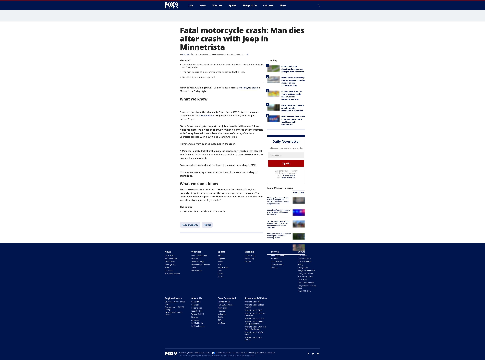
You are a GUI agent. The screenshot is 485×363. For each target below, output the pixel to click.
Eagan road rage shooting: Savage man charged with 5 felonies (292, 69)
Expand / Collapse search (318, 5)
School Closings (197, 261)
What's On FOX (197, 314)
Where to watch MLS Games (253, 338)
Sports (221, 251)
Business (274, 258)
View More (298, 192)
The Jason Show (304, 258)
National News (171, 258)
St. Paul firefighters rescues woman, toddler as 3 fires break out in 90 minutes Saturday (278, 224)
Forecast (195, 258)
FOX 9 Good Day (304, 261)
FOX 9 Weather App (199, 255)
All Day (300, 264)
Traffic (207, 224)
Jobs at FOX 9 (196, 311)
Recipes (248, 261)
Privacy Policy (289, 175)
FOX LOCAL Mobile (226, 305)
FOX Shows (302, 255)
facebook (308, 354)
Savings (274, 267)
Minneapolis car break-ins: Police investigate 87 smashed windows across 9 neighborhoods (278, 201)
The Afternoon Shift (306, 282)
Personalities (196, 308)
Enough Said (303, 267)
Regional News (173, 298)
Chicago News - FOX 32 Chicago (174, 308)
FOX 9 (194, 54)
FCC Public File (197, 323)
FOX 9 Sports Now (305, 276)
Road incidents (204, 54)
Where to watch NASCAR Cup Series (255, 314)
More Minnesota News (280, 188)
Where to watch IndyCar (254, 318)
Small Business (277, 264)
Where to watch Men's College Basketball (254, 322)
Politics (168, 267)
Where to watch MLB (253, 310)
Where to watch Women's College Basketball (255, 328)
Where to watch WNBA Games (254, 333)
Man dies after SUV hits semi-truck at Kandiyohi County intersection (279, 212)
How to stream (224, 302)
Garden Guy (249, 258)
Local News (169, 255)
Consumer (169, 270)
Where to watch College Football (254, 306)
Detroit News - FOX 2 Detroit (173, 313)
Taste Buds (302, 279)
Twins (220, 261)
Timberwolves (223, 267)
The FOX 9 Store (304, 291)
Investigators (170, 264)
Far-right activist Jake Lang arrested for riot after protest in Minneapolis (279, 247)
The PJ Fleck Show (305, 273)
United (220, 273)
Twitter (221, 317)
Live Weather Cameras (200, 264)
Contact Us (195, 302)
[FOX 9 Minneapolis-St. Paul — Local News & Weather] (173, 5)
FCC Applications (198, 326)
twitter (313, 354)
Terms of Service (288, 177)
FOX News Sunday (172, 273)
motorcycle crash (248, 87)
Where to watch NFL (253, 302)
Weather (196, 251)
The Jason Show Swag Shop (307, 286)
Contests (195, 305)
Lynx (220, 270)
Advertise (195, 320)
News (168, 251)
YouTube (221, 323)
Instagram (222, 314)
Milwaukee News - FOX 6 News (175, 303)
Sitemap (194, 317)
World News (170, 261)
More (283, 5)
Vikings (220, 255)
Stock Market (276, 261)
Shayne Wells (250, 255)
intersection (205, 115)
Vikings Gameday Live (306, 270)
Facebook (222, 311)
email (318, 354)
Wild (219, 264)
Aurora (220, 276)
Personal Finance (278, 255)
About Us (196, 298)
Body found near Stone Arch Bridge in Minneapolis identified (292, 108)
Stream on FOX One (256, 298)
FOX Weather (196, 270)
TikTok (220, 320)
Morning (249, 251)
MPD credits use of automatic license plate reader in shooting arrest (279, 236)
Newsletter (222, 308)
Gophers (221, 258)
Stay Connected (227, 298)
